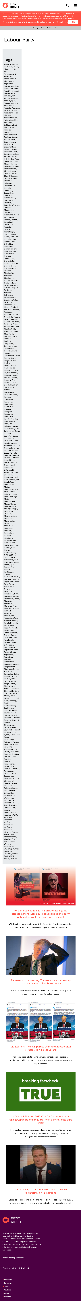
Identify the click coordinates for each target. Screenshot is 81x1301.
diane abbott (9, 254)
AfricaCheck (9, 79)
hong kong (8, 370)
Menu (75, 5)
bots (6, 144)
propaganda (9, 625)
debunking (8, 244)
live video (8, 475)
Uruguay (7, 800)
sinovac (7, 691)
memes (13, 504)
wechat (7, 844)
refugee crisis (9, 647)
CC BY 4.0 (7, 1241)
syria (13, 735)
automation (8, 120)
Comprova (8, 195)
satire (16, 674)
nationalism (8, 533)
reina (16, 650)
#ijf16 (6, 64)
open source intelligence (9, 569)
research (7, 659)
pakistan (7, 579)
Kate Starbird (9, 446)
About (15, 67)
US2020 (15, 803)
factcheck (8, 312)
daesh (6, 237)
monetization (9, 521)
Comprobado (9, 193)
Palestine (15, 579)
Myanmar (7, 531)
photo (16, 599)
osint (13, 577)
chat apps (15, 159)
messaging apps (10, 509)
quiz (6, 637)
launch (7, 458)
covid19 (14, 220)
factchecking (9, 314)
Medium (7, 1297)
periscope (8, 591)
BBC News (8, 122)
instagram (8, 412)
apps (13, 101)
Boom (13, 139)
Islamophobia (9, 421)
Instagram (8, 1283)
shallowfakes (9, 686)
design (16, 251)
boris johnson (9, 142)
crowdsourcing (10, 229)
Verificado (8, 820)
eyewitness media (11, 297)
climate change (10, 173)
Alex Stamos (9, 81)
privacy (15, 620)
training (7, 759)
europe (7, 288)
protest (7, 628)
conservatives (9, 198)
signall (6, 689)
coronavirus (8, 215)
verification (8, 822)
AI (15, 79)
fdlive (15, 324)
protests (14, 628)
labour (15, 450)
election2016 (9, 273)
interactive (8, 414)
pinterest (7, 601)
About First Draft (11, 69)
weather (11, 842)
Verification (8, 825)
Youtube (7, 1290)
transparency (9, 764)
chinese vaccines (11, 164)
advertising (8, 76)
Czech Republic (10, 234)
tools (17, 752)
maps (6, 492)
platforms (8, 606)
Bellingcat (8, 125)
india (15, 395)
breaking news (10, 147)
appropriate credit (26, 1244)
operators (8, 574)
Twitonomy (8, 771)
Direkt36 (7, 263)
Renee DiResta (10, 652)
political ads (14, 608)
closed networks (11, 178)
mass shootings (10, 497)
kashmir (14, 443)
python (7, 635)
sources (7, 713)
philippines (8, 599)
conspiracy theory (11, 205)
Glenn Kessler (9, 348)
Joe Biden (15, 431)
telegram (7, 742)
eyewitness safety (11, 300)
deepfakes (8, 246)
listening (7, 470)
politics (7, 616)
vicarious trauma (10, 832)
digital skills (9, 261)
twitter (7, 773)
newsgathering (10, 552)
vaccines (7, 815)
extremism (8, 295)
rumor (15, 669)
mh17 (6, 511)
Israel (6, 424)
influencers (8, 402)
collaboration (9, 183)
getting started (10, 346)
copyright (8, 212)
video (6, 834)
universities (8, 793)
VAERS (14, 815)
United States (9, 790)
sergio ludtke (9, 684)
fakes (6, 319)
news (12, 545)
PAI (18, 577)
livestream (8, 477)
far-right (8, 324)
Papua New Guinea (11, 582)
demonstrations (10, 249)
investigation (9, 419)
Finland (7, 327)
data (12, 237)
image (6, 380)
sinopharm (14, 689)
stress (6, 727)
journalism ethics (11, 436)
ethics (12, 283)
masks (14, 494)
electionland (9, 275)
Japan (15, 426)
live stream (14, 472)
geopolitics (8, 344)
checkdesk (8, 161)
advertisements (10, 74)
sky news (15, 691)
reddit (10, 645)
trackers (7, 754)
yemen (6, 859)
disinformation (10, 268)
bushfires (13, 149)
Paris (6, 584)
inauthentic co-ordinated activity (11, 387)
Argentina (14, 103)
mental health (10, 506)
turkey (7, 769)
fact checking (13, 310)
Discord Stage (9, 266)
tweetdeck (15, 769)
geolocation (9, 341)
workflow (7, 854)
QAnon (13, 635)
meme (6, 504)
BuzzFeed (8, 152)
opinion (7, 577)
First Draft (15, 327)
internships (8, 416)
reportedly (8, 654)
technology (9, 739)
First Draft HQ (9, 329)
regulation (8, 650)
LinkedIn (7, 1293)
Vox (5, 842)
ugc (14, 778)
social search (9, 708)
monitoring (8, 523)
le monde (15, 458)
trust (12, 766)
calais (15, 152)
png (14, 606)
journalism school (11, 438)
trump (6, 766)
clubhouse (8, 181)
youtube (13, 859)
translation (8, 761)
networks (8, 540)
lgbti (12, 463)
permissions (8, 594)
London (12, 480)
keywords (15, 448)
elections (7, 278)
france (6, 331)
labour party (9, 453)
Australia (7, 108)
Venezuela (8, 817)
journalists (8, 441)
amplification (9, 91)
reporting (8, 657)
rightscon (8, 669)
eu (18, 285)
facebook (8, 302)
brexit (6, 149)
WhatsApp (8, 849)
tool (12, 752)
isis (16, 419)
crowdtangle (9, 232)
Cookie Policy (61, 22)
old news (12, 555)
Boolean (7, 137)
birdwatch (8, 132)
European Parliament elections (11, 290)
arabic (6, 103)
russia (6, 671)
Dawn (13, 242)
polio (6, 608)
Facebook (8, 1280)
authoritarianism (10, 118)
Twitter (7, 1286)
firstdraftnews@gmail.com (13, 1258)
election (7, 271)
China (16, 161)
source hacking (10, 710)
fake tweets (14, 317)
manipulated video (11, 489)
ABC (10, 67)
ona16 (6, 557)
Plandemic (8, 603)
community (8, 191)
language (15, 455)
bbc (16, 120)
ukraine (14, 788)
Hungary (7, 375)
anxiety (7, 101)
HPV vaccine (12, 373)
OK (73, 22)
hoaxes (12, 368)
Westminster (9, 846)
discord (15, 263)
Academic (8, 71)
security (14, 681)
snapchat (8, 693)
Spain (13, 713)
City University (10, 171)
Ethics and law (10, 285)
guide (13, 361)
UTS (13, 808)
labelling (7, 450)
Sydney (7, 735)
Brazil (11, 144)
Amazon (7, 86)
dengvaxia (8, 251)
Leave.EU (8, 460)
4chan (12, 64)
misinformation (10, 516)
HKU (6, 368)
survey (14, 732)
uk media (8, 786)
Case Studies (9, 154)
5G (17, 64)
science (7, 676)
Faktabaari (15, 322)
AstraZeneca (9, 105)
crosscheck (8, 222)
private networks (11, 623)
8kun (6, 67)
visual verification (11, 839)
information (8, 404)
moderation (9, 518)
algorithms (8, 84)
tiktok (6, 752)
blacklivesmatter (10, 135)
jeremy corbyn (10, 428)
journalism (8, 433)
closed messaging (11, 176)
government (9, 356)
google (7, 351)
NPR (6, 555)
